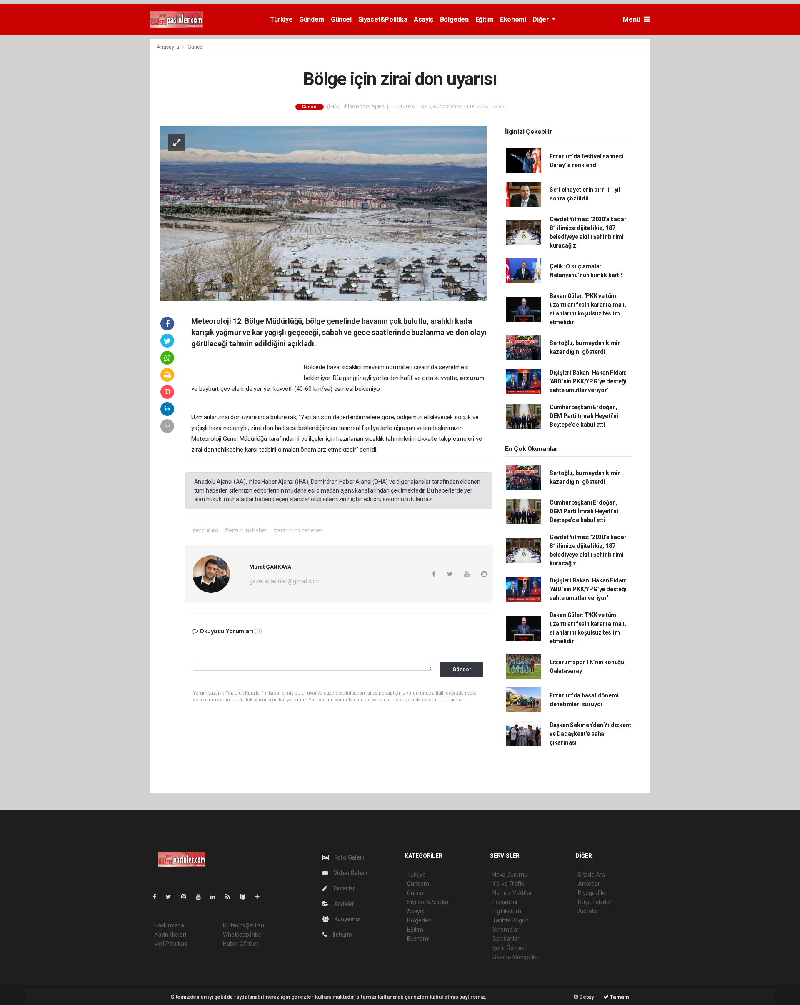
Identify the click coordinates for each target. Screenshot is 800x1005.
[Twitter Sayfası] (172, 896)
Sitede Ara (591, 874)
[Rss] (231, 896)
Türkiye (281, 19)
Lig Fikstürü (506, 911)
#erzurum (205, 530)
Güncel (341, 19)
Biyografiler (593, 893)
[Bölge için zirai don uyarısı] (323, 213)
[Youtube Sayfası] (202, 896)
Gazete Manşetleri (516, 957)
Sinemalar (505, 929)
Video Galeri (349, 873)
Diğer (541, 19)
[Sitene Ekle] (260, 896)
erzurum (472, 378)
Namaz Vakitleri (512, 893)
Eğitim (484, 19)
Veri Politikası (171, 943)
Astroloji (588, 911)
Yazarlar (343, 888)
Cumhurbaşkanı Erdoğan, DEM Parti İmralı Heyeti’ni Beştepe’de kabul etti (584, 416)
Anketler (589, 883)
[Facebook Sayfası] (158, 896)
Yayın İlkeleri (170, 934)
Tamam (619, 997)
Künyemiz (346, 919)
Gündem (311, 19)
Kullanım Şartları (243, 925)
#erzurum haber (246, 530)
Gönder (461, 669)
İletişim (341, 934)
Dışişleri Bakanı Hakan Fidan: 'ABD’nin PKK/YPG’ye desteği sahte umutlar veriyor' (588, 381)
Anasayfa (168, 47)
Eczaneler (505, 902)
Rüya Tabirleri (595, 902)
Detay (586, 997)
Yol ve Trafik (508, 883)
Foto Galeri (348, 857)
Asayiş (423, 19)
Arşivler (344, 903)
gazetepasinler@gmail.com (284, 581)
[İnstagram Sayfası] (187, 896)
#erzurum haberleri (298, 530)
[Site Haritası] (246, 896)
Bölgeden (454, 19)
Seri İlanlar (506, 938)
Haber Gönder (240, 943)
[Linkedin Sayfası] (216, 896)
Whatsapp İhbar (243, 934)
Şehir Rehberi (509, 948)
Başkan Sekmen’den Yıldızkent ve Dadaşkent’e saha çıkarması (590, 734)
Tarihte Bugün (510, 920)
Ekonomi (513, 19)
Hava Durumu (510, 874)
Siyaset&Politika (383, 19)
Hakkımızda (169, 925)
